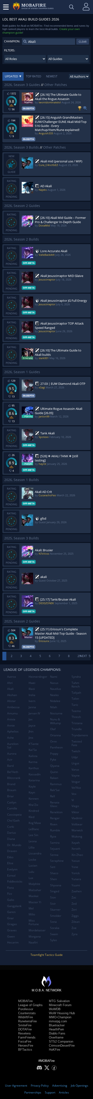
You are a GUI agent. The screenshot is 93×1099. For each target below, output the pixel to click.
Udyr (75, 757)
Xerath (76, 849)
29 (79, 656)
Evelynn (12, 869)
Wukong (77, 836)
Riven (53, 824)
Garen (11, 912)
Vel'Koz (76, 788)
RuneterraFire (27, 1021)
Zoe (74, 928)
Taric (75, 705)
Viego (75, 806)
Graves (12, 930)
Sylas (53, 940)
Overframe (56, 1037)
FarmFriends (27, 1037)
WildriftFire (25, 1017)
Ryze (53, 836)
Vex (74, 794)
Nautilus (55, 689)
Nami (53, 677)
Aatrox (11, 677)
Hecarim (13, 942)
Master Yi (35, 902)
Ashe (10, 738)
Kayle (32, 786)
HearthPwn (56, 1029)
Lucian (33, 865)
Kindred (34, 811)
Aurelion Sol (12, 746)
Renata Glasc (54, 804)
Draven (12, 851)
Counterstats (27, 1013)
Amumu (12, 713)
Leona (33, 841)
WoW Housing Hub (62, 1013)
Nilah (53, 707)
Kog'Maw (35, 823)
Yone (75, 867)
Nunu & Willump (55, 721)
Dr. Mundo (14, 845)
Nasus (54, 683)
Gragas (12, 924)
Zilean (76, 922)
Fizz (9, 894)
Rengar (55, 818)
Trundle (77, 729)
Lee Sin (33, 835)
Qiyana (54, 766)
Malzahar (35, 890)
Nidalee (55, 701)
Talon (75, 699)
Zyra (75, 934)
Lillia (32, 847)
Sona (53, 922)
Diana (11, 839)
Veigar (76, 782)
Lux (31, 878)
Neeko (54, 695)
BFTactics (25, 1049)
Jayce (32, 725)
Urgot (75, 763)
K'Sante (34, 744)
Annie (11, 725)
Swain (54, 934)
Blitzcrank (13, 778)
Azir (9, 760)
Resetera (24, 1033)
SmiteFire (24, 1025)
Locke (32, 860)
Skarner (55, 910)
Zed (74, 904)
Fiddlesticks (14, 881)
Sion (53, 897)
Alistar (11, 701)
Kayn (32, 792)
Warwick (77, 830)
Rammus (56, 784)
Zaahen (77, 891)
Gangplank (14, 906)
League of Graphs (30, 1005)
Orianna (55, 735)
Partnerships (32, 1092)
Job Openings (79, 1086)
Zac (74, 897)
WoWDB (55, 1009)
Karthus (34, 768)
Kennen (34, 799)
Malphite (34, 884)
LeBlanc (34, 829)
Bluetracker (57, 1025)
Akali (10, 689)
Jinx (31, 738)
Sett (52, 867)
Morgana (35, 936)
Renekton (56, 812)
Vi (73, 800)
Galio (10, 900)
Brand (11, 784)
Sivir (53, 904)
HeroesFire (25, 1045)
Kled (31, 817)
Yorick (76, 873)
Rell (52, 796)
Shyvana (55, 885)
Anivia (11, 719)
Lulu (31, 872)
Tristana (77, 723)
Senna (54, 855)
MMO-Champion (60, 1017)
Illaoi (32, 689)
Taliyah (76, 693)
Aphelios (13, 731)
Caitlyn (11, 802)
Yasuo (76, 861)
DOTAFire (25, 1029)
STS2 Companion (61, 1041)
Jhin (31, 731)
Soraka (54, 928)
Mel (31, 908)
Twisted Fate (77, 743)
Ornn (53, 741)
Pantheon (56, 747)
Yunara (76, 879)
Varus (75, 770)
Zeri (74, 910)
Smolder (55, 916)
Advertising (59, 1086)
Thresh (76, 717)
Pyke (53, 760)
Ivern (32, 701)
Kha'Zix (33, 805)
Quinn (54, 772)
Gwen (11, 936)
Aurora (11, 754)
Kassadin (35, 774)
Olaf (53, 729)
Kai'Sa (33, 750)
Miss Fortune (34, 922)
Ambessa (13, 707)
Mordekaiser (37, 930)
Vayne (76, 775)
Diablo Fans (57, 1033)
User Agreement (16, 1086)
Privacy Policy (40, 1086)
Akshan (12, 695)
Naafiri (33, 942)
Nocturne (56, 713)
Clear (83, 41)
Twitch (76, 751)
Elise (10, 863)
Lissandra (35, 853)
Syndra (76, 677)
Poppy (54, 754)
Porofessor (25, 1009)
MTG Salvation (59, 1001)
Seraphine (57, 861)
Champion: (12, 41)
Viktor (75, 812)
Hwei (32, 683)
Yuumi (76, 885)
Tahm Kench (76, 685)
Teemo (76, 711)
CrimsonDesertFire (62, 1045)
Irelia (32, 695)
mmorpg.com (58, 1021)
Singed (54, 891)
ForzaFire (24, 1041)
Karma (33, 762)
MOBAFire (25, 1001)
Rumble (55, 830)
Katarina (34, 780)
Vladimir (77, 818)
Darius (11, 833)
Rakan (54, 778)
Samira (55, 843)
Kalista (33, 756)
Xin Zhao (77, 855)
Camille (12, 808)
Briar (10, 796)
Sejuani (55, 849)
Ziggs (75, 916)
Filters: (9, 50)
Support (50, 1092)
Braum (11, 790)
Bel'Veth (12, 772)
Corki (10, 827)
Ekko (10, 857)
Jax (30, 719)
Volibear (77, 824)
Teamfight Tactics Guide (47, 955)
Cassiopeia (14, 815)
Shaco (54, 873)
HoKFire (54, 1049)
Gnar (10, 918)
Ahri (10, 683)
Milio (32, 914)
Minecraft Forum (60, 1005)
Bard (10, 766)
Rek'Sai (55, 790)
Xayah (76, 843)
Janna (32, 707)
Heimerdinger (37, 677)
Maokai (33, 896)
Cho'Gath (13, 820)
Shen (53, 879)
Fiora (10, 888)
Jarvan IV (34, 713)
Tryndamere (80, 735)
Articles (64, 1092)
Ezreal (11, 875)
